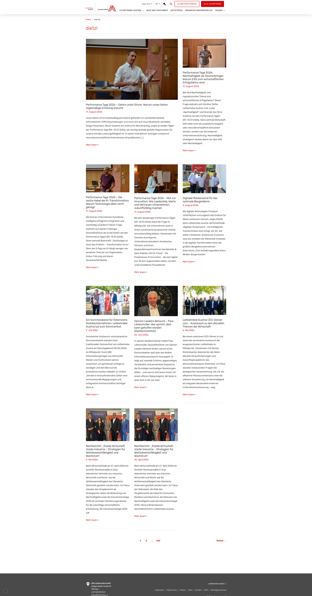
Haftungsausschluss (218, 590)
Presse (182, 590)
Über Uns (146, 4)
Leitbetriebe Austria (130, 10)
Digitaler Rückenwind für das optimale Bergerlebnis (200, 199)
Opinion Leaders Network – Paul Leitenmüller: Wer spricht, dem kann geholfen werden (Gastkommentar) (153, 326)
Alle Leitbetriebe (212, 4)
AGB (206, 590)
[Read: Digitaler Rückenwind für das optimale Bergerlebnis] (204, 178)
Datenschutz (172, 590)
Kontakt (198, 590)
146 (158, 540)
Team (190, 590)
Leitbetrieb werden (187, 4)
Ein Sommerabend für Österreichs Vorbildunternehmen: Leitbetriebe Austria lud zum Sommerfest (106, 323)
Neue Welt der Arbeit (157, 10)
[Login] (164, 4)
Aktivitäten (176, 10)
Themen (219, 10)
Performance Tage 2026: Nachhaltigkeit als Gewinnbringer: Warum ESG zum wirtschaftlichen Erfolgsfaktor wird (203, 77)
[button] (171, 4)
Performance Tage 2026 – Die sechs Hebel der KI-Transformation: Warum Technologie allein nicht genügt (107, 202)
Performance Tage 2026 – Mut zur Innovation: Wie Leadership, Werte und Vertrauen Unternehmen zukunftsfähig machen (155, 203)
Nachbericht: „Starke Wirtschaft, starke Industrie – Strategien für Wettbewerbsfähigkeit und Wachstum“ (105, 451)
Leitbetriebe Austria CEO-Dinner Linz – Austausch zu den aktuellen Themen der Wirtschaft (203, 323)
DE (157, 4)
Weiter (221, 540)
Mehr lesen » (92, 145)
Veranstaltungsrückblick (198, 10)
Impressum (159, 590)
